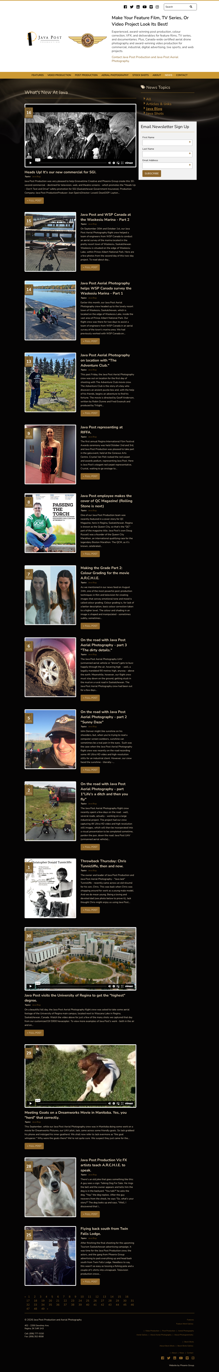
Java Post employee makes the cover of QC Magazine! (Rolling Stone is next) (106, 500)
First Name (166, 137)
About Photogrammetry (183, 1335)
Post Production (86, 75)
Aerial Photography (115, 75)
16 (126, 1296)
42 (102, 1304)
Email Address (166, 160)
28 (110, 1300)
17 (28, 1300)
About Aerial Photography (160, 1335)
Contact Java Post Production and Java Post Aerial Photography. (145, 59)
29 (117, 1300)
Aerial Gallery (141, 1335)
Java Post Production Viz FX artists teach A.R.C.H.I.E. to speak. (104, 1165)
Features (38, 75)
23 (72, 1300)
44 (117, 1304)
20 (50, 1300)
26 (95, 1300)
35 (50, 1304)
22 (65, 1300)
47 (28, 1309)
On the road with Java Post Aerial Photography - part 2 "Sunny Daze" (104, 716)
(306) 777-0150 (36, 1333)
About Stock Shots (167, 1346)
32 (28, 1304)
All (148, 99)
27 (102, 1300)
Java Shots (155, 113)
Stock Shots (140, 75)
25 (87, 1300)
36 (57, 1304)
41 (95, 1304)
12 (97, 1296)
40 (87, 1304)
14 (112, 1296)
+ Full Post (34, 200)
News (168, 75)
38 (72, 1304)
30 (124, 1300)
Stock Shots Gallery (185, 1346)
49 (43, 1309)
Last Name (166, 149)
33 (35, 1304)
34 (43, 1304)
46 (132, 1304)
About (157, 75)
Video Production (59, 75)
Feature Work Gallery (184, 1324)
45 (124, 1304)
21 (57, 1300)
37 (65, 1304)
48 (35, 1309)
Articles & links (158, 104)
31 (132, 1300)
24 (80, 1300)
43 (110, 1304)
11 (89, 1296)
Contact (182, 75)
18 (35, 1300)
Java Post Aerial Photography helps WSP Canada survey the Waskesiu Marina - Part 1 (106, 288)
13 (104, 1296)
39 (80, 1304)
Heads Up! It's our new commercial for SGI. (60, 172)
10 (82, 1296)
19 (43, 1300)
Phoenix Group (187, 1365)
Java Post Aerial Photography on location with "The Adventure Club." (105, 360)
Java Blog (36, 176)
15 (119, 1296)
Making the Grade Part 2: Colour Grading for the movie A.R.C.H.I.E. (105, 573)
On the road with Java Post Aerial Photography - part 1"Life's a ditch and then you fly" (104, 792)
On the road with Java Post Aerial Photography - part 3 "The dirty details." (104, 645)
